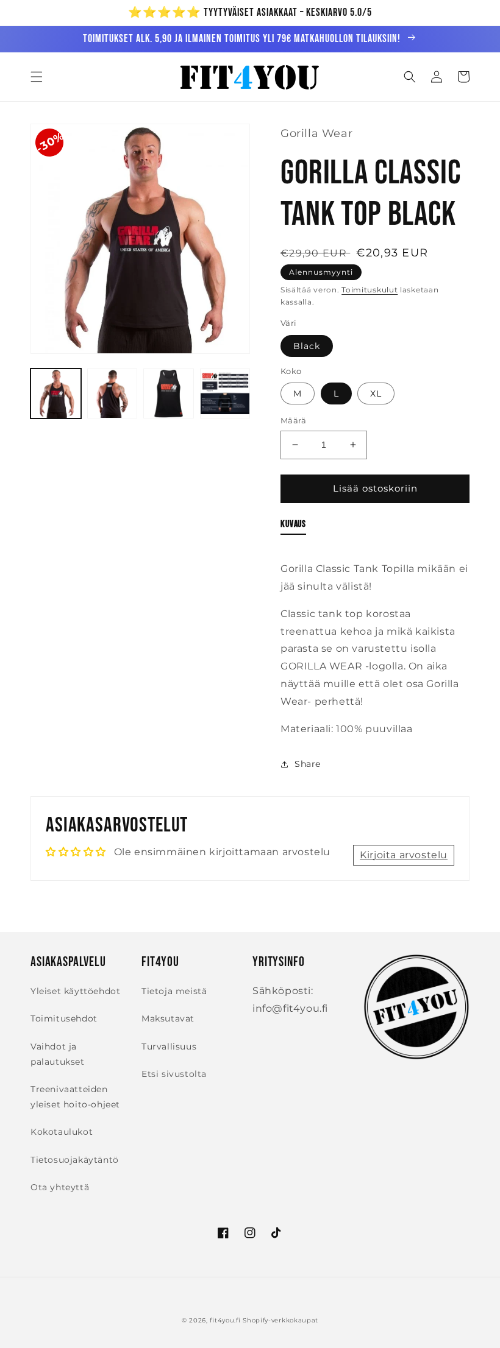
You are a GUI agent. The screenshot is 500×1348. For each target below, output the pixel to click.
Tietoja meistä (174, 991)
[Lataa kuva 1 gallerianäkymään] (55, 394)
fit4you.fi (225, 1320)
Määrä (293, 420)
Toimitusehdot (64, 1018)
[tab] (293, 526)
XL (376, 393)
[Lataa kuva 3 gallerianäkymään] (168, 394)
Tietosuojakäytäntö (74, 1159)
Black (306, 346)
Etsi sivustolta (174, 1073)
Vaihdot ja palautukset (57, 1054)
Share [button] (308, 763)
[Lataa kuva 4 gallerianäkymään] (225, 394)
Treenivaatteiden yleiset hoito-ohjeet (75, 1097)
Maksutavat (168, 1018)
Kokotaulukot (61, 1131)
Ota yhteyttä (59, 1187)
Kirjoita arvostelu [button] (404, 855)
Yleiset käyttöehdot (75, 991)
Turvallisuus (168, 1046)
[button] (36, 76)
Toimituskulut (369, 289)
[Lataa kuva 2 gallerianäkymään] (112, 394)
